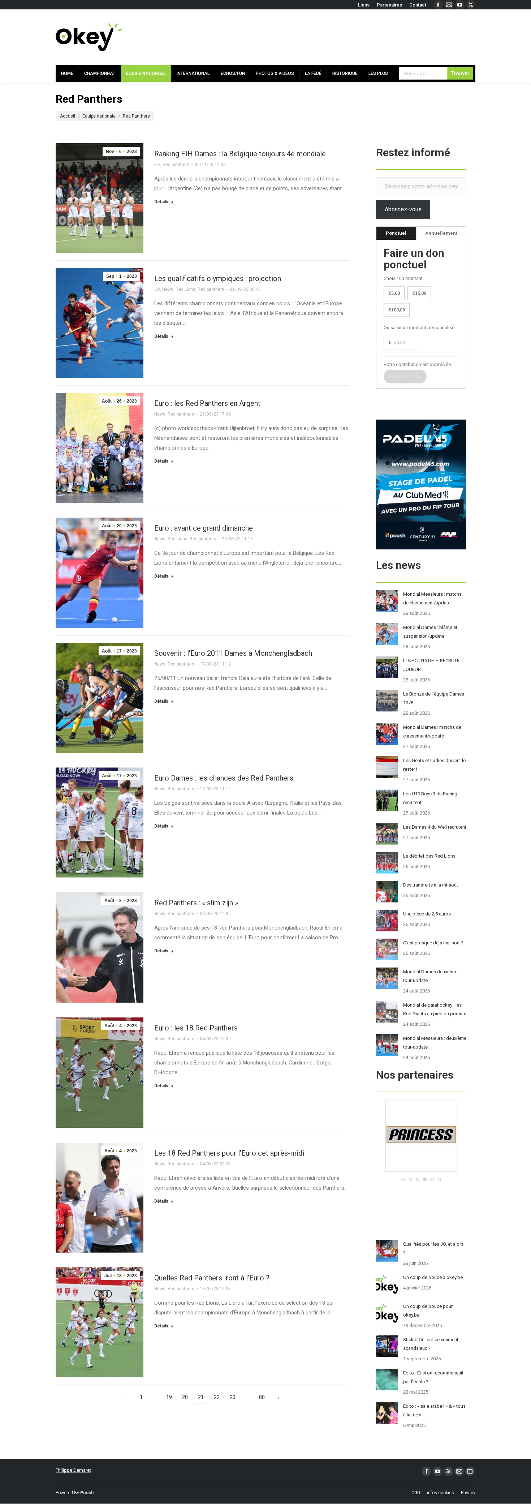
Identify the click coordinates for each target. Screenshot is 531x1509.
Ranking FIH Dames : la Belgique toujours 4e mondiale (240, 153)
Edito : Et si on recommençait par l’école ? (433, 1377)
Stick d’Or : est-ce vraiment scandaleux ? (430, 1344)
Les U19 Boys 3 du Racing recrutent (430, 798)
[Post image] (387, 601)
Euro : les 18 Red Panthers (196, 1028)
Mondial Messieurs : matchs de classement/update (432, 598)
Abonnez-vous (403, 209)
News (167, 289)
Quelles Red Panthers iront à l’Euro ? (211, 1278)
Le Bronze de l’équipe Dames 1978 (433, 698)
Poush (87, 1492)
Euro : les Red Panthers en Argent (207, 403)
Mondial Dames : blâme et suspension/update (430, 632)
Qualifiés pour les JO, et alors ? (433, 1248)
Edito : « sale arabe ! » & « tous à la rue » (434, 1410)
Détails (161, 201)
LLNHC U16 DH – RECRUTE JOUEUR (431, 665)
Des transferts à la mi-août (430, 885)
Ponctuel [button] (396, 233)
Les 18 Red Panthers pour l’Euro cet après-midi (229, 1153)
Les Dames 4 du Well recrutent (434, 827)
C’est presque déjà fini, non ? (433, 942)
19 (169, 1397)
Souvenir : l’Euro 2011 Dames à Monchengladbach (233, 653)
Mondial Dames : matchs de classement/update (432, 731)
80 (262, 1397)
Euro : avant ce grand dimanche (203, 528)
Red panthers (176, 164)
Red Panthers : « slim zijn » (196, 902)
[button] (403, 1179)
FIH (157, 164)
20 (185, 1397)
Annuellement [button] (441, 233)
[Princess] (421, 1170)
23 (233, 1397)
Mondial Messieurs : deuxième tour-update (434, 1043)
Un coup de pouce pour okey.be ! (428, 1311)
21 (201, 1397)
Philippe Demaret (73, 1470)
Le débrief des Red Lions (429, 856)
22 (217, 1397)
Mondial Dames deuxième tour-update (430, 976)
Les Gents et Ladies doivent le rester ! (434, 765)
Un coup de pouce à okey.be (433, 1277)
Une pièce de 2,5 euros (427, 914)
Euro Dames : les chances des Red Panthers (223, 778)
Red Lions (185, 289)
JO (157, 289)
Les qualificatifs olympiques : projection (217, 278)
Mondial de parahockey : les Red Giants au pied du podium (434, 1009)
